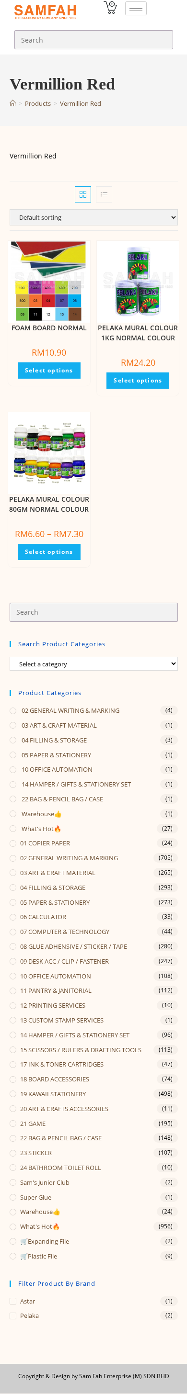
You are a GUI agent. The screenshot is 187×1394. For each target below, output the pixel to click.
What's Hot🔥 (40, 828)
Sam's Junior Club (45, 1182)
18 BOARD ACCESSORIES (54, 1079)
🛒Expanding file (44, 1241)
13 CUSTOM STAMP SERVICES (62, 1020)
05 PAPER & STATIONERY (55, 755)
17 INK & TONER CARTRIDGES (62, 1064)
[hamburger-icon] (136, 8)
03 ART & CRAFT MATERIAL (58, 725)
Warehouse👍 (41, 813)
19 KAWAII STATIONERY (53, 1094)
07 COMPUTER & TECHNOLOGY (64, 931)
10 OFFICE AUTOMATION (56, 769)
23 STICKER (36, 1152)
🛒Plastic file (38, 1256)
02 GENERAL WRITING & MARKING (69, 710)
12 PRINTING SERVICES (52, 1005)
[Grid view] (83, 194)
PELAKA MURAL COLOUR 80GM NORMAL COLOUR (49, 504)
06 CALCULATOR (43, 916)
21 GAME (33, 1123)
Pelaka (29, 1315)
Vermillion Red (80, 103)
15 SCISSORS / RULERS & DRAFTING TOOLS (80, 1050)
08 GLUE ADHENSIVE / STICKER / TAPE (73, 946)
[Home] (13, 103)
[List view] (104, 194)
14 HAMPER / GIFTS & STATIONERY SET (75, 784)
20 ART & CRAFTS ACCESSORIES (64, 1108)
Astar (27, 1301)
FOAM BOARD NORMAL (49, 327)
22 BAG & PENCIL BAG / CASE (61, 799)
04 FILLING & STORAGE (53, 740)
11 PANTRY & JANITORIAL (56, 990)
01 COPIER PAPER (45, 843)
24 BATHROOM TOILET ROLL (60, 1167)
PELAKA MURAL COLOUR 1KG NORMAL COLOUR (138, 332)
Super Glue (35, 1197)
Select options (49, 370)
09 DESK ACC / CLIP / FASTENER (64, 961)
